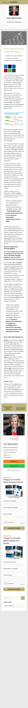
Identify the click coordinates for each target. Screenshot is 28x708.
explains (18, 193)
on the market (8, 370)
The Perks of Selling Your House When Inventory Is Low (20, 408)
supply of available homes (11, 268)
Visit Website (14, 461)
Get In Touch (14, 466)
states (14, 301)
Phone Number (7, 514)
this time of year (14, 230)
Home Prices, (8, 60)
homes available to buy (17, 297)
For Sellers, (15, 58)
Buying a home (15, 349)
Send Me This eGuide (14, 528)
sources (6, 104)
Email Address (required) (10, 507)
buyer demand (15, 264)
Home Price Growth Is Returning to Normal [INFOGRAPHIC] (7, 408)
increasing (16, 390)
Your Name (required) (9, 501)
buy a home (7, 342)
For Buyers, (8, 58)
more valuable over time (12, 354)
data (10, 102)
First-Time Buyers (17, 60)
